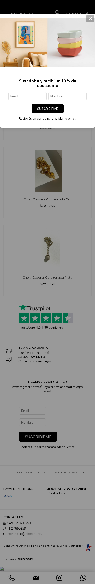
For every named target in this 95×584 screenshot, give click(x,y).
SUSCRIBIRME (47, 109)
